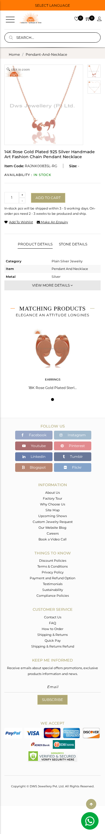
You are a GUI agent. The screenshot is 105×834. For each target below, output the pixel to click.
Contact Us (52, 617)
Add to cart (48, 198)
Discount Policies (52, 561)
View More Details (51, 285)
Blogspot (37, 467)
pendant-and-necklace (46, 54)
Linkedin (38, 456)
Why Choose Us (52, 504)
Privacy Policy (53, 572)
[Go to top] (91, 804)
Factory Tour (52, 498)
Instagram (76, 435)
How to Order (52, 629)
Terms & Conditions (52, 566)
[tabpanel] (53, 357)
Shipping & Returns (52, 635)
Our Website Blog (52, 528)
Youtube (38, 446)
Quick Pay (53, 640)
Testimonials (52, 584)
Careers (53, 533)
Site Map (53, 510)
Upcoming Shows (52, 516)
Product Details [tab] (35, 244)
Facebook (37, 435)
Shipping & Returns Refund (52, 646)
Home (14, 54)
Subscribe (52, 699)
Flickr (76, 467)
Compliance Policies (52, 596)
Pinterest (76, 446)
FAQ (52, 623)
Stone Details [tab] (73, 244)
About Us (52, 493)
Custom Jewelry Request (53, 522)
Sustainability (52, 590)
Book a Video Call (52, 539)
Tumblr (76, 456)
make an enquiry (54, 222)
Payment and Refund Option (52, 578)
